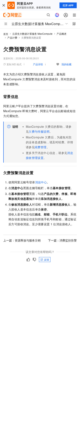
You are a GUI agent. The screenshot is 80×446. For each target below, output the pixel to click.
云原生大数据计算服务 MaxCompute (32, 33)
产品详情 (38, 64)
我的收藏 (66, 64)
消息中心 (41, 182)
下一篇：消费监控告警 (62, 240)
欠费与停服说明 (39, 131)
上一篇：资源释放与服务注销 (22, 240)
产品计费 (12, 37)
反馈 (46, 259)
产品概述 (61, 33)
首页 (5, 34)
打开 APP (68, 5)
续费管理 (41, 147)
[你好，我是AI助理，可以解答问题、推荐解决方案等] (57, 15)
